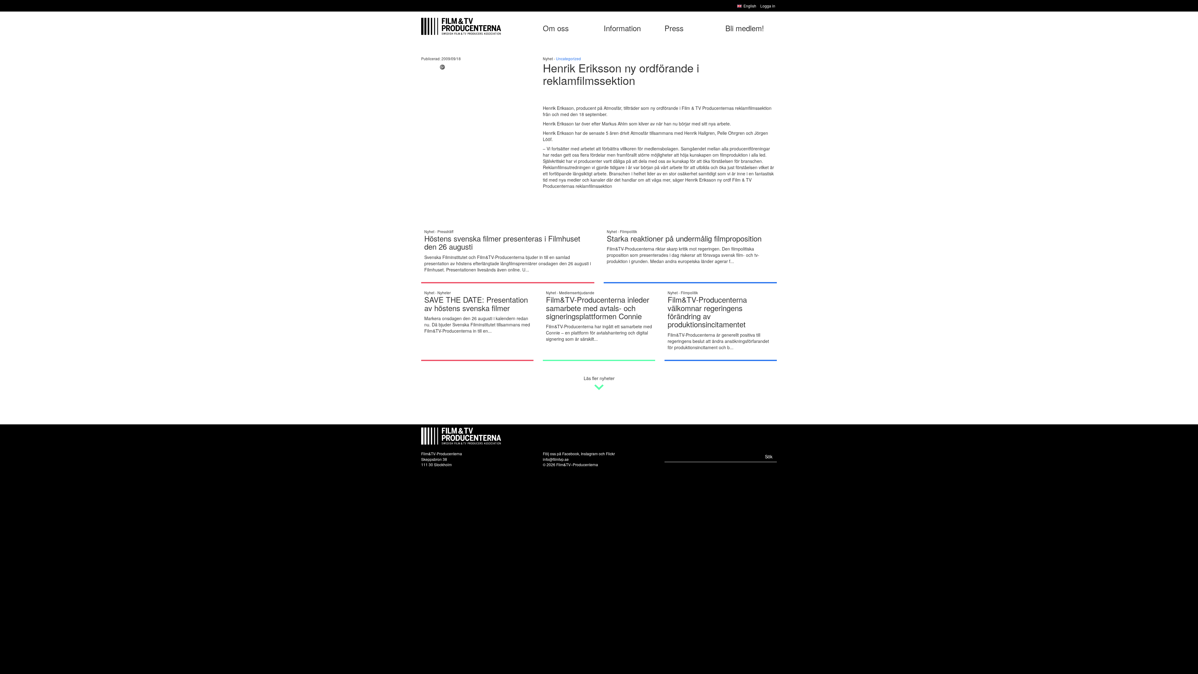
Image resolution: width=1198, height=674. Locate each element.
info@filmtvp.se (556, 459)
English (749, 5)
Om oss (556, 27)
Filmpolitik (628, 231)
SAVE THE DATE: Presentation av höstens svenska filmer (476, 303)
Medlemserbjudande (576, 292)
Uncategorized (568, 58)
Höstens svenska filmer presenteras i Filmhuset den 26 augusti (502, 242)
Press (674, 27)
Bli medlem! (744, 27)
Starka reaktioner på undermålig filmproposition (684, 238)
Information (622, 27)
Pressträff (445, 231)
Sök (768, 456)
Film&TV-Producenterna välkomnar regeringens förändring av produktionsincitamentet (707, 312)
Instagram (589, 453)
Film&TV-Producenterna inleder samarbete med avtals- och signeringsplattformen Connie (597, 307)
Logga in (767, 5)
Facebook (570, 453)
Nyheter (444, 292)
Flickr (610, 453)
